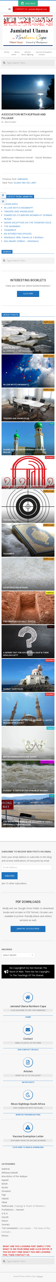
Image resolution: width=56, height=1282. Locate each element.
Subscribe (9, 875)
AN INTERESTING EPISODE (18, 233)
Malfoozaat (10, 122)
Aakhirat (50, 592)
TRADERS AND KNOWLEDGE (19, 211)
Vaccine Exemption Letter (28, 1136)
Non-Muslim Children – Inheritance (21, 241)
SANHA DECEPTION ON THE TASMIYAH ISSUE (27, 222)
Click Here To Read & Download (28, 1147)
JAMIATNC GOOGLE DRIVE (28, 928)
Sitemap (40, 1276)
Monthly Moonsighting (28, 1114)
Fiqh (52, 423)
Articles (28, 1071)
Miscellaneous (47, 761)
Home (28, 1017)
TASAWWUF (10, 229)
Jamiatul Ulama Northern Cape (28, 1006)
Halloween (22, 178)
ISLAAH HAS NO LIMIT (25, 182)
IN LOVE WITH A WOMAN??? (18, 207)
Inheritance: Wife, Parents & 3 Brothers (23, 237)
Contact (28, 1038)
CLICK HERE (28, 293)
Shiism (51, 626)
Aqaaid (50, 728)
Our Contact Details (28, 1049)
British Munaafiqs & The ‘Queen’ (20, 757)
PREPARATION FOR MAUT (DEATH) (19, 621)
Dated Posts (28, 1082)
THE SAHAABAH (12, 226)
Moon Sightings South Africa (28, 1103)
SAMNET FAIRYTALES (13, 689)
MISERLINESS (11, 204)
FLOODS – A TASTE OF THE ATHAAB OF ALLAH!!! (25, 790)
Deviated (50, 457)
